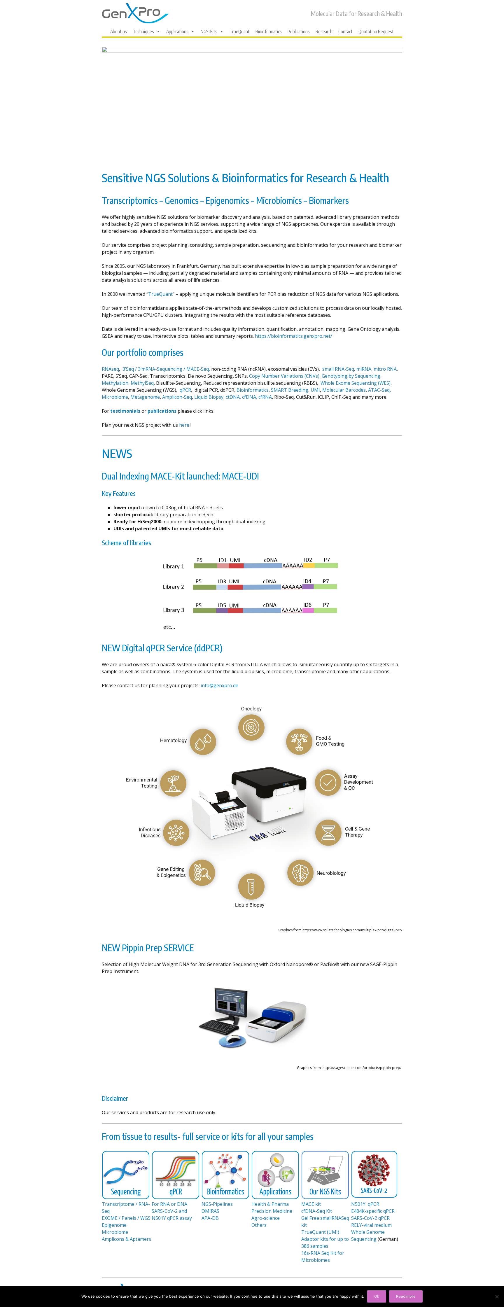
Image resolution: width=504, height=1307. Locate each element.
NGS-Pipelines (217, 1204)
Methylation (115, 383)
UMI (315, 390)
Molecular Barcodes (344, 390)
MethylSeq (142, 383)
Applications (177, 31)
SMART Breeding (289, 390)
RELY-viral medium (371, 1225)
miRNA (363, 369)
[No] (497, 1296)
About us (118, 31)
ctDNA (233, 397)
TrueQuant (240, 31)
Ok (376, 1296)
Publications (299, 31)
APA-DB (210, 1218)
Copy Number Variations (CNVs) (284, 376)
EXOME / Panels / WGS (126, 1218)
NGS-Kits (209, 31)
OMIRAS (210, 1211)
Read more (406, 1296)
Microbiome (115, 397)
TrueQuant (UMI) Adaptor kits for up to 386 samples (325, 1239)
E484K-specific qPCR (373, 1211)
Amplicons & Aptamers (126, 1239)
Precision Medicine (271, 1211)
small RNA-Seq (337, 369)
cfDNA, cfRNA (257, 397)
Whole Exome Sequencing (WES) (356, 383)
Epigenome (114, 1225)
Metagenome (145, 397)
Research (324, 31)
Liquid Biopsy (208, 397)
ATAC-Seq (379, 390)
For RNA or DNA (169, 1204)
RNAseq (110, 369)
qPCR (185, 390)
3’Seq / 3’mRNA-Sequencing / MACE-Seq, (167, 369)
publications (162, 411)
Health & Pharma (270, 1204)
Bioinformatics (269, 31)
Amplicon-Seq (177, 397)
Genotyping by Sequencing (351, 376)
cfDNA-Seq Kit (316, 1211)
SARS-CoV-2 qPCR (370, 1218)
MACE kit (311, 1204)
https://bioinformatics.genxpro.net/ (294, 336)
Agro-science (265, 1218)
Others (259, 1225)
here (184, 425)
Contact (345, 31)
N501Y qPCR (365, 1204)
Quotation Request (376, 31)
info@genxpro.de (219, 685)
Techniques (143, 31)
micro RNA (385, 369)
